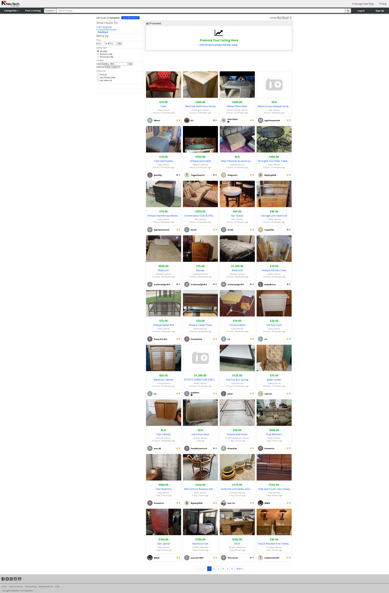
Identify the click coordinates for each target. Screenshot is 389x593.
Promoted (155, 23)
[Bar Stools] (237, 194)
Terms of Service (16, 586)
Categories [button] (10, 10)
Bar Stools (237, 215)
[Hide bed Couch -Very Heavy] (274, 467)
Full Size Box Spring (237, 379)
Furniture (103, 32)
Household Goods (107, 29)
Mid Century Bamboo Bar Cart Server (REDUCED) (200, 489)
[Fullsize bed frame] (237, 412)
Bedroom (163, 270)
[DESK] (237, 522)
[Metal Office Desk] (237, 84)
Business (104, 54)
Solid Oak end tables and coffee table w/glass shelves (237, 489)
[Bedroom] (163, 248)
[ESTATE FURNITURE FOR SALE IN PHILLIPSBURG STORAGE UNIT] (200, 358)
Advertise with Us (46, 586)
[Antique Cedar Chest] (200, 303)
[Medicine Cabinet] (163, 358)
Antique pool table (200, 161)
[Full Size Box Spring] (237, 358)
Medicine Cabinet (163, 379)
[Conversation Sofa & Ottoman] (200, 194)
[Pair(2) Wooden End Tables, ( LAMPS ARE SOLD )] (274, 522)
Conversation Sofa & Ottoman (200, 215)
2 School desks (237, 325)
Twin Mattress (163, 489)
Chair (163, 106)
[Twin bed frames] (163, 139)
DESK (237, 543)
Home (4, 586)
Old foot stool (274, 325)
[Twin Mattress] (163, 467)
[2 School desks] (237, 303)
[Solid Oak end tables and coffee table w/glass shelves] (237, 467)
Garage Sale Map (364, 3)
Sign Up (380, 10)
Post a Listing (33, 10)
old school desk (200, 434)
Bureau (200, 270)
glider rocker (274, 379)
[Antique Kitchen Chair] (274, 248)
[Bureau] (200, 248)
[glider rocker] (274, 358)
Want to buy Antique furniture (274, 106)
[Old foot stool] (274, 303)
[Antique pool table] (200, 139)
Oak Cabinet (163, 434)
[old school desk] (200, 412)
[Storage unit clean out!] (274, 194)
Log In (361, 10)
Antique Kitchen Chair (274, 270)
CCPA (57, 586)
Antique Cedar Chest (200, 325)
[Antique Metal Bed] (163, 303)
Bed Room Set (200, 543)
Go (119, 43)
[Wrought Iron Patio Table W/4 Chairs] (274, 139)
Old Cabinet (163, 543)
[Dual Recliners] (274, 412)
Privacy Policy (31, 586)
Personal (104, 56)
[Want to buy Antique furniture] (274, 84)
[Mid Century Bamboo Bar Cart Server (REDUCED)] (200, 467)
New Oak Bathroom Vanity (200, 106)
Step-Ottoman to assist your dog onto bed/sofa (237, 161)
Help (384, 3)
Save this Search (130, 17)
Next (238, 568)
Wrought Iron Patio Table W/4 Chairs (274, 161)
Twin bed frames (163, 161)
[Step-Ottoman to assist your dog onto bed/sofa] (237, 139)
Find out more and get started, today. (219, 44)
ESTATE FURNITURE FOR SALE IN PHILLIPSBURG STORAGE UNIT (200, 379)
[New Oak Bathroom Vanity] (200, 84)
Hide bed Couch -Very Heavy (274, 489)
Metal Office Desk (237, 106)
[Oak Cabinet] (163, 412)
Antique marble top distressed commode (163, 215)
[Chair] (163, 84)
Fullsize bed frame (237, 434)
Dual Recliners (274, 434)
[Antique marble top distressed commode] (163, 194)
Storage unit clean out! (274, 215)
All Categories (105, 27)
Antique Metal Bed (163, 325)
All (101, 51)
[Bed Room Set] (200, 522)
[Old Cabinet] (163, 522)
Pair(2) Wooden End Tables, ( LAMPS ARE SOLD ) (274, 543)
